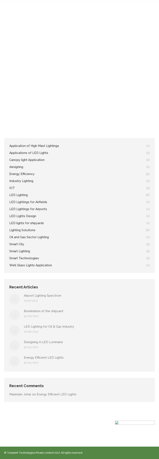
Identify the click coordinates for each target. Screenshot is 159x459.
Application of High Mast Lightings (29, 95)
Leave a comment (72, 105)
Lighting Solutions (76, 100)
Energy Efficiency (92, 95)
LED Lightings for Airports (50, 100)
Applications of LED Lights (66, 95)
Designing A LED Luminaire (43, 342)
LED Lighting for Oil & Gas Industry (49, 326)
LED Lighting (132, 95)
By (25, 105)
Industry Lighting (113, 95)
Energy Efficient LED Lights (44, 357)
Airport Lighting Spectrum (33, 88)
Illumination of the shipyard (43, 311)
